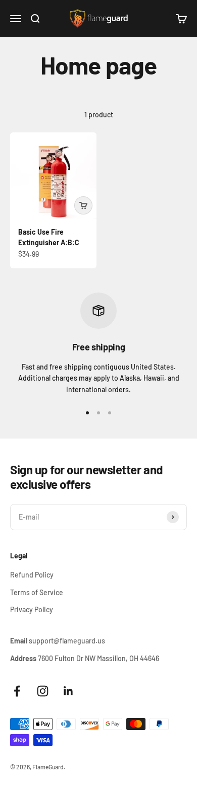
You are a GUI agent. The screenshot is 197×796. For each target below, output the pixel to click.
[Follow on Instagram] (43, 691)
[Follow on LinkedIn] (68, 691)
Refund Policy (32, 574)
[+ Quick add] (83, 205)
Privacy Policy (31, 609)
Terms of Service (36, 592)
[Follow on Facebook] (17, 691)
